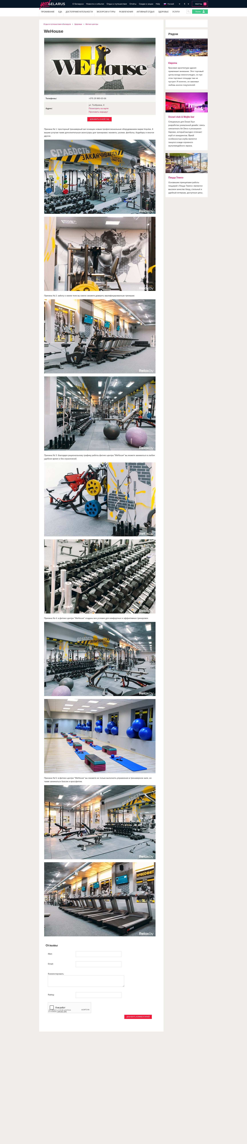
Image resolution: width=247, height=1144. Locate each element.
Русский (171, 4)
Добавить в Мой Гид (99, 119)
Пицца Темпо (175, 177)
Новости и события (95, 4)
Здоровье (163, 12)
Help (158, 4)
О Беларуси (78, 4)
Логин (198, 11)
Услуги (176, 12)
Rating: (51, 994)
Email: (50, 964)
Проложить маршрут (98, 112)
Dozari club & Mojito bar (181, 117)
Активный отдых (146, 12)
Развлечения (126, 12)
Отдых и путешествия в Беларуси (57, 24)
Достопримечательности (79, 12)
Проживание (47, 12)
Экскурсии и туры (105, 12)
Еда (60, 12)
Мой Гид (198, 4)
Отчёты (133, 4)
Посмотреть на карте (98, 108)
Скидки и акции (146, 4)
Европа (172, 63)
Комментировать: (56, 974)
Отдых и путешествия (117, 4)
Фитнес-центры (91, 24)
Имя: (50, 954)
